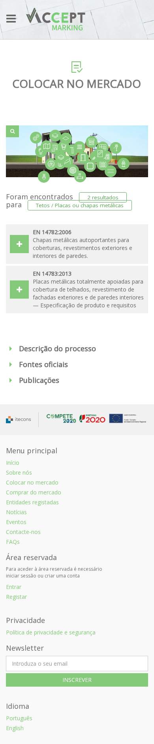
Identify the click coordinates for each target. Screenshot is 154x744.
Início (12, 462)
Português (19, 718)
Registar (16, 596)
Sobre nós (19, 472)
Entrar (13, 587)
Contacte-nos (23, 532)
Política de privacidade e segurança (51, 632)
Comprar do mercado (33, 492)
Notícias (16, 512)
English (15, 728)
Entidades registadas (32, 502)
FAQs (13, 541)
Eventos (16, 522)
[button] (77, 349)
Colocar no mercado (32, 482)
